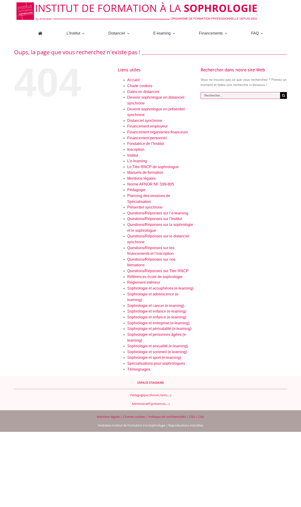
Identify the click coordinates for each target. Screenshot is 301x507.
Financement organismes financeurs (157, 132)
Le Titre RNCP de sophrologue (153, 167)
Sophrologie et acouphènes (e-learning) (160, 288)
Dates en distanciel (143, 92)
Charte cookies (139, 86)
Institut (132, 155)
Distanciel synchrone (144, 121)
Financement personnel (147, 138)
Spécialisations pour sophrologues (156, 363)
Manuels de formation (145, 172)
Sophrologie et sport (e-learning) (154, 358)
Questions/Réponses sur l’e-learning (157, 213)
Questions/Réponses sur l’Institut (154, 219)
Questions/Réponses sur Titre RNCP (158, 271)
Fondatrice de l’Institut (145, 144)
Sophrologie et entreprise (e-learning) (158, 323)
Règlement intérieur (143, 282)
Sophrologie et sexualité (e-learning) (157, 346)
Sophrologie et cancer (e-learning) (155, 306)
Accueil (133, 80)
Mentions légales (141, 178)
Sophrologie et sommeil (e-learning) (157, 352)
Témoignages (138, 369)
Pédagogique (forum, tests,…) (150, 395)
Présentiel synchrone (144, 207)
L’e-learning (137, 161)
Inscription (135, 149)
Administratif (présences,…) (151, 404)
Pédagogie (136, 190)
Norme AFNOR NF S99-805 (150, 184)
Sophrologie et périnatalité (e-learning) (159, 329)
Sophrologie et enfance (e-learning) (156, 311)
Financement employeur (147, 126)
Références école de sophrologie (154, 277)
